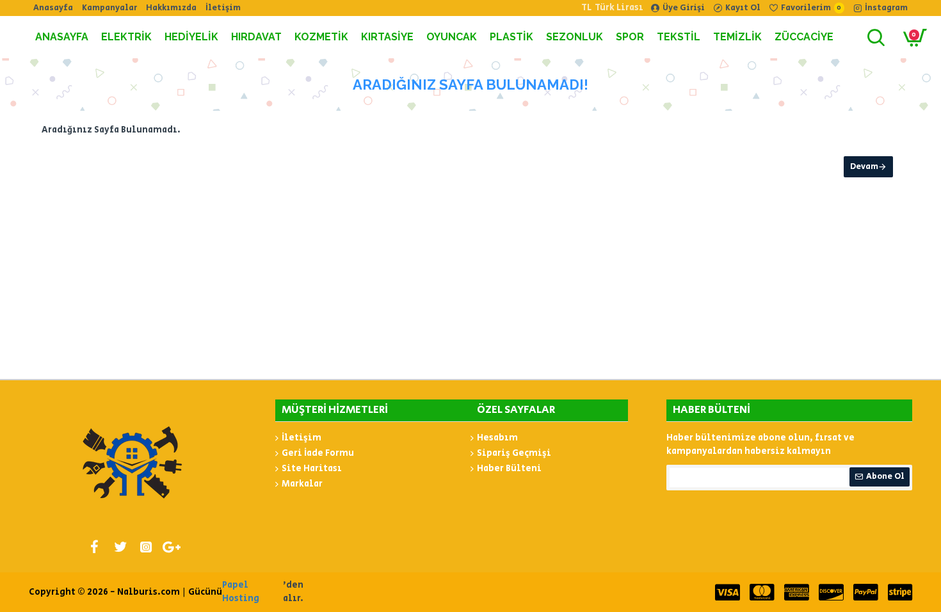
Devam (864, 167)
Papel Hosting (240, 592)
